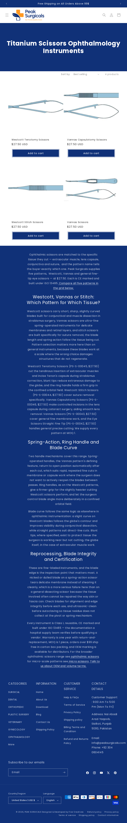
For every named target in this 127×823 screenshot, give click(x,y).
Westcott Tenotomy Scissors (30, 139)
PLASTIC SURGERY (18, 714)
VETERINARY (15, 722)
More (11, 744)
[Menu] (7, 15)
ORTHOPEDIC (16, 707)
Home (39, 692)
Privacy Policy (72, 712)
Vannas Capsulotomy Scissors (87, 139)
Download (42, 707)
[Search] (104, 15)
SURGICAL (14, 692)
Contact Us (43, 722)
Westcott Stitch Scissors (27, 222)
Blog (38, 714)
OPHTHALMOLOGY (19, 737)
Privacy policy (112, 812)
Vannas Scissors (77, 222)
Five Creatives (76, 812)
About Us (41, 699)
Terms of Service (74, 705)
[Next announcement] (120, 3)
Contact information (108, 815)
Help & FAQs (71, 697)
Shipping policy (73, 719)
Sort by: (65, 74)
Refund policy (94, 812)
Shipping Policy (45, 729)
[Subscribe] (64, 772)
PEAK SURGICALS (33, 812)
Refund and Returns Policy (76, 741)
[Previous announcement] (6, 3)
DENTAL (12, 699)
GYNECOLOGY (16, 729)
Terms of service (67, 815)
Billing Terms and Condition (74, 729)
